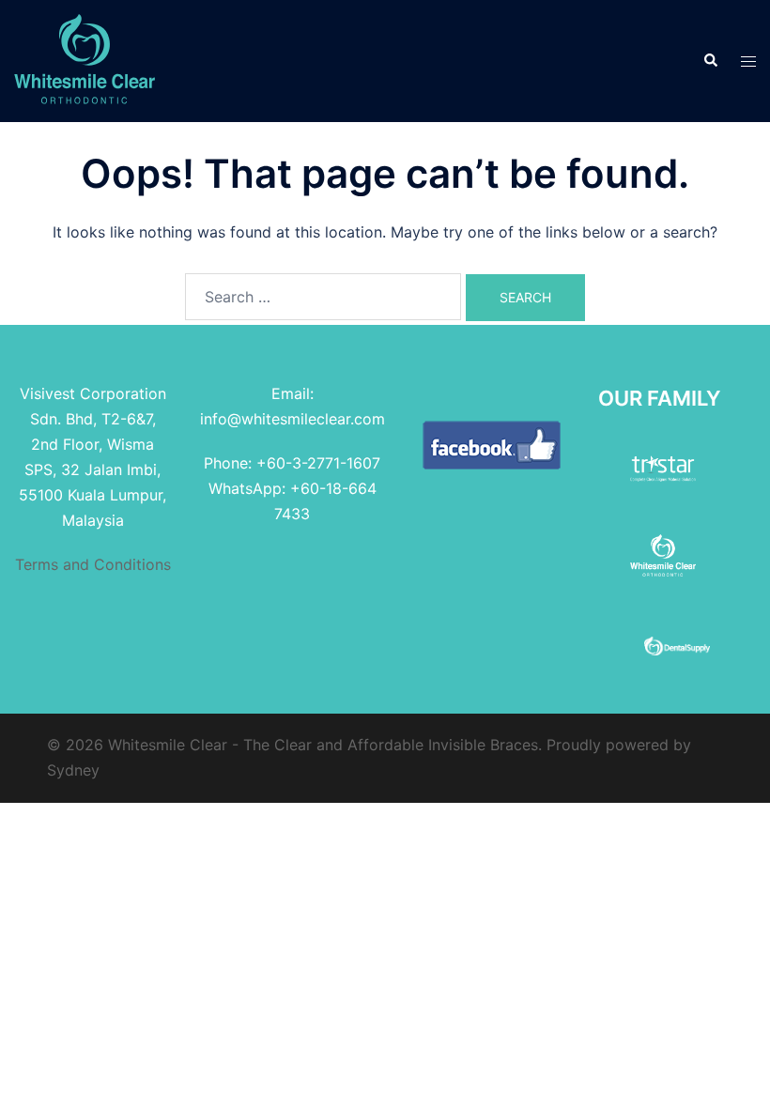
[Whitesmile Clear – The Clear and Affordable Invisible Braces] (84, 59)
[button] (709, 61)
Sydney (73, 770)
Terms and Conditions (93, 564)
